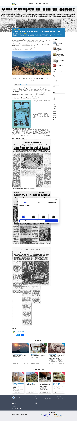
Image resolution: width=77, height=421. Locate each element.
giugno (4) (54, 98)
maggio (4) (54, 99)
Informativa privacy (60, 398)
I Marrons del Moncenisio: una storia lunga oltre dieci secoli (60, 60)
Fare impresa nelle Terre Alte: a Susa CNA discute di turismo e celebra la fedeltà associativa (60, 49)
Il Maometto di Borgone (25, 84)
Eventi (44, 3)
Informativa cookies (60, 399)
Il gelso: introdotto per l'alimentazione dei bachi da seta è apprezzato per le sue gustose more (60, 55)
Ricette (54, 86)
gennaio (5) (54, 104)
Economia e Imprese (56, 77)
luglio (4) (54, 97)
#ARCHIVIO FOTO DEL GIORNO (58, 71)
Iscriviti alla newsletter (15, 404)
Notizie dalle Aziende (56, 85)
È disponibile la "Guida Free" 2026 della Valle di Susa (60, 65)
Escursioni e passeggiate (56, 80)
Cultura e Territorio (55, 76)
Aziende (36, 3)
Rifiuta (26, 220)
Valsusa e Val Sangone (47, 398)
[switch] (33, 217)
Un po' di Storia (17, 29)
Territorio (31, 3)
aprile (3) (54, 100)
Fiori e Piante (55, 81)
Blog (40, 3)
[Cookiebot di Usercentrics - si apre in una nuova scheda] (54, 199)
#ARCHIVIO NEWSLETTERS (57, 72)
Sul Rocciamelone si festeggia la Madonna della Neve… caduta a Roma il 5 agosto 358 (60, 43)
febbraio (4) (54, 103)
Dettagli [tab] (38, 202)
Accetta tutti (51, 220)
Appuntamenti (55, 75)
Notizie (33, 6)
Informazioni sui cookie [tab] (52, 202)
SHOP (47, 3)
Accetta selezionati (38, 220)
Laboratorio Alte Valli (23, 33)
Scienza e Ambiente (56, 87)
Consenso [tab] (25, 202)
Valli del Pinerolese (46, 399)
